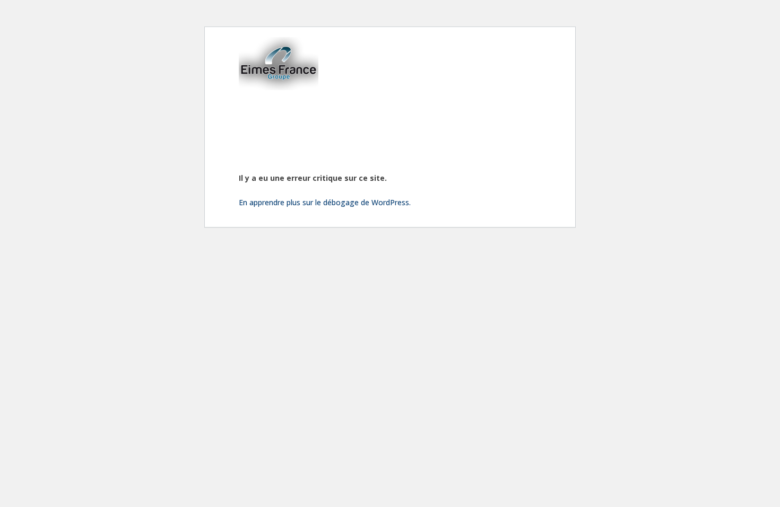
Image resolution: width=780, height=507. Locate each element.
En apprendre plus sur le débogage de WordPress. (325, 202)
